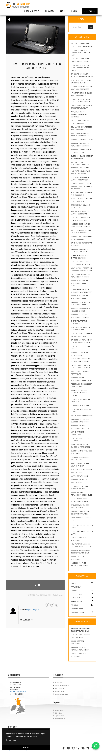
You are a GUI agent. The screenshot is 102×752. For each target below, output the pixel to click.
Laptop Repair (76, 598)
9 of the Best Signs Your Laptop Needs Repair (80, 212)
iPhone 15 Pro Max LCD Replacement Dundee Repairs (79, 283)
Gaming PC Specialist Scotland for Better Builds (82, 75)
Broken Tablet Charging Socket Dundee (80, 206)
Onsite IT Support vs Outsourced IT (79, 322)
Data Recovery (59, 688)
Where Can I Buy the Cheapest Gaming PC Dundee (79, 393)
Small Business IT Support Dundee (81, 519)
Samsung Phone (77, 609)
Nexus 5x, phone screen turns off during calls (80, 551)
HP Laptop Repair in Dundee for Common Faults (82, 94)
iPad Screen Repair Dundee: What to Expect (82, 471)
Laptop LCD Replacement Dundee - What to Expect (80, 366)
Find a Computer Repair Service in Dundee (80, 122)
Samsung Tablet (77, 612)
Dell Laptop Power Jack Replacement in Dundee (80, 275)
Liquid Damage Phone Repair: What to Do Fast (80, 500)
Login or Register (33, 609)
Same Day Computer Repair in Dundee (81, 244)
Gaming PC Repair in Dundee (82, 139)
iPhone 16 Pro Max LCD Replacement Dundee (79, 297)
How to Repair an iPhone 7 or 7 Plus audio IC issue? (81, 545)
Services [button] (50, 11)
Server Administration (62, 685)
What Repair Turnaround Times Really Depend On (81, 134)
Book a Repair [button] (32, 11)
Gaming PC (75, 591)
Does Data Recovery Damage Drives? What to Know (80, 52)
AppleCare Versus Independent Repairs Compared (79, 114)
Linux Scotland (60, 691)
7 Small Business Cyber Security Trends (80, 328)
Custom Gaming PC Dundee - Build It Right (82, 452)
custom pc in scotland (80, 405)
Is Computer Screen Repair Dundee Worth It (81, 200)
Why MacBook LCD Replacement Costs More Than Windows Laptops (81, 165)
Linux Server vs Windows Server (81, 410)
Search (82, 19)
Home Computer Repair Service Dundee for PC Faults (80, 67)
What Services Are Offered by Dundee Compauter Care (82, 269)
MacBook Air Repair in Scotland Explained (79, 250)
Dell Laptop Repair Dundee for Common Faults (81, 128)
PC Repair (74, 605)
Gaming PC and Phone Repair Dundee (79, 353)
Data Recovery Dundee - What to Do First (80, 506)
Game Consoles (60, 719)
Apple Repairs (59, 716)
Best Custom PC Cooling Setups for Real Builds (80, 360)
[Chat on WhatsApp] (96, 746)
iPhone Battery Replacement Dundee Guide (81, 493)
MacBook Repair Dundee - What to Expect (81, 481)
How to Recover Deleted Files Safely (80, 439)
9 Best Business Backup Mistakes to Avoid (80, 309)
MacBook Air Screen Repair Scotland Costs (81, 151)
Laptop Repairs (60, 710)
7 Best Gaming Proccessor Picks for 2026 (81, 385)
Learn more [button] (11, 740)
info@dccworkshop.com (18, 692)
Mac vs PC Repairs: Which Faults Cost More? (81, 172)
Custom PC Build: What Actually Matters (80, 487)
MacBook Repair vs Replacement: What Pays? (81, 427)
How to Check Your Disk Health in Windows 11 (80, 219)
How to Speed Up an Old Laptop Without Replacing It (82, 60)
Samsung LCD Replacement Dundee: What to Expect (81, 341)
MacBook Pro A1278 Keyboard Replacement (80, 564)
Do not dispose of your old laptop (82, 526)
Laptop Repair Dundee (79, 476)
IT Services (58, 683)
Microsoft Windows (61, 694)
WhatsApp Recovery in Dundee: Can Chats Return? (82, 45)
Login (74, 11)
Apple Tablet (76, 587)
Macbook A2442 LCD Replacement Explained (80, 316)
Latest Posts (82, 36)
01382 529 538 (90, 11)
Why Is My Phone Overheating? (77, 433)
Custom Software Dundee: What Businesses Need (81, 88)
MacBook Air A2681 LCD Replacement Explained (80, 144)
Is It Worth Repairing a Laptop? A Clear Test (80, 178)
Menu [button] (63, 11)
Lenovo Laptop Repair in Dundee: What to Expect (80, 100)
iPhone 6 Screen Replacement (77, 558)
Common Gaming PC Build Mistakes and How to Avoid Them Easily (81, 186)
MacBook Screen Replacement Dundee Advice (82, 379)
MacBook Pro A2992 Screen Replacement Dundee (82, 303)
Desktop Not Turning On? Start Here (81, 400)
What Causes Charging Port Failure (80, 372)
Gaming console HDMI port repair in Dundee (81, 238)
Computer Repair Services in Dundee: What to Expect (81, 290)
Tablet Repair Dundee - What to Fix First (80, 464)
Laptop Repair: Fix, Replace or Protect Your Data (81, 106)
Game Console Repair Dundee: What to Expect (80, 446)
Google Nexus (76, 594)
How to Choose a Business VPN (81, 347)
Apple (37, 585)
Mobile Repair (76, 601)
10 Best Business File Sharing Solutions (79, 256)
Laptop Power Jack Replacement (78, 539)
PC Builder (58, 713)
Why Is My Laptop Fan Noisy (82, 415)
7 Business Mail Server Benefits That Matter (80, 512)
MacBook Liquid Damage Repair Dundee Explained (80, 225)
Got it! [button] (26, 748)
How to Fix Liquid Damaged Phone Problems (81, 193)
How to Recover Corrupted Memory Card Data (81, 335)
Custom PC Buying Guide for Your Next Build (82, 157)
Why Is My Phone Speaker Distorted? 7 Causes (81, 231)
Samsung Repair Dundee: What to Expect (80, 458)
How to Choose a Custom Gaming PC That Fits (81, 81)
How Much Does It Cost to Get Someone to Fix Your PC (82, 263)
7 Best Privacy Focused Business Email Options (80, 420)
